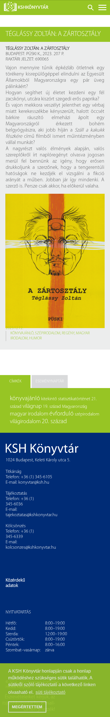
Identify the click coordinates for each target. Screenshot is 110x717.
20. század (54, 421)
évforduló (61, 414)
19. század (52, 406)
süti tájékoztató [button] (50, 692)
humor (35, 338)
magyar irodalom (29, 414)
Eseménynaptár (50, 381)
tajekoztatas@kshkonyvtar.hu (32, 515)
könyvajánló (22, 333)
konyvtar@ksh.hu (33, 482)
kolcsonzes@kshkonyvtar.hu (31, 547)
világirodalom (25, 422)
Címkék (15, 381)
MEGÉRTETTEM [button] (27, 707)
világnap (32, 406)
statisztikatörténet (74, 399)
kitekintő (49, 399)
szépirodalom (47, 333)
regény (68, 333)
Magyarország (74, 406)
